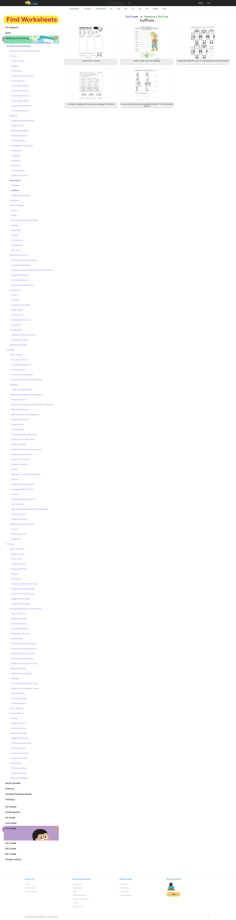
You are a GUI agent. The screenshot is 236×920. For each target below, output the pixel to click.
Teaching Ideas (78, 888)
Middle (155, 9)
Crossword (124, 884)
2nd (118, 9)
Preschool (87, 9)
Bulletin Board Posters (80, 895)
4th (133, 9)
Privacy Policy (30, 888)
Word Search (125, 888)
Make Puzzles (125, 879)
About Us (29, 879)
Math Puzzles (125, 891)
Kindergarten (101, 9)
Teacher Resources (81, 879)
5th (140, 9)
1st (111, 9)
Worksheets (74, 9)
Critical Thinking (125, 895)
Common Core (78, 906)
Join (173, 894)
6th (147, 9)
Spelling (76, 902)
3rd (125, 9)
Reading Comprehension (81, 899)
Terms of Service (31, 891)
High (164, 9)
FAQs (28, 884)
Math (75, 891)
